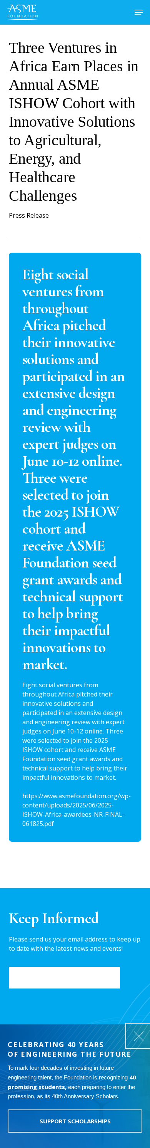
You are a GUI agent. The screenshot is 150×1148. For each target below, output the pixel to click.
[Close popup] (138, 1035)
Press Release (29, 215)
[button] (139, 12)
